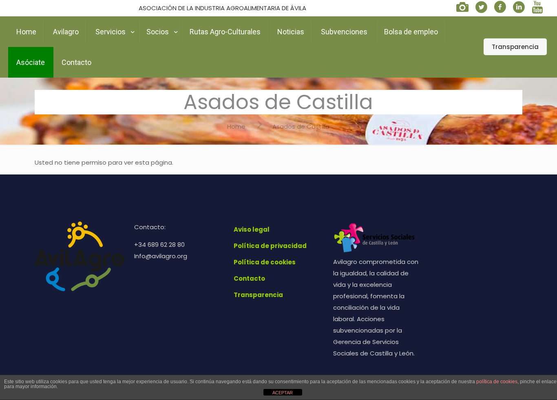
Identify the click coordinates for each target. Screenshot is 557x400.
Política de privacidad (270, 245)
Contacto (249, 278)
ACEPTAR (282, 392)
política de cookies (496, 381)
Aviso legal (252, 229)
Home (236, 126)
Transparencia (515, 46)
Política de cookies (265, 262)
